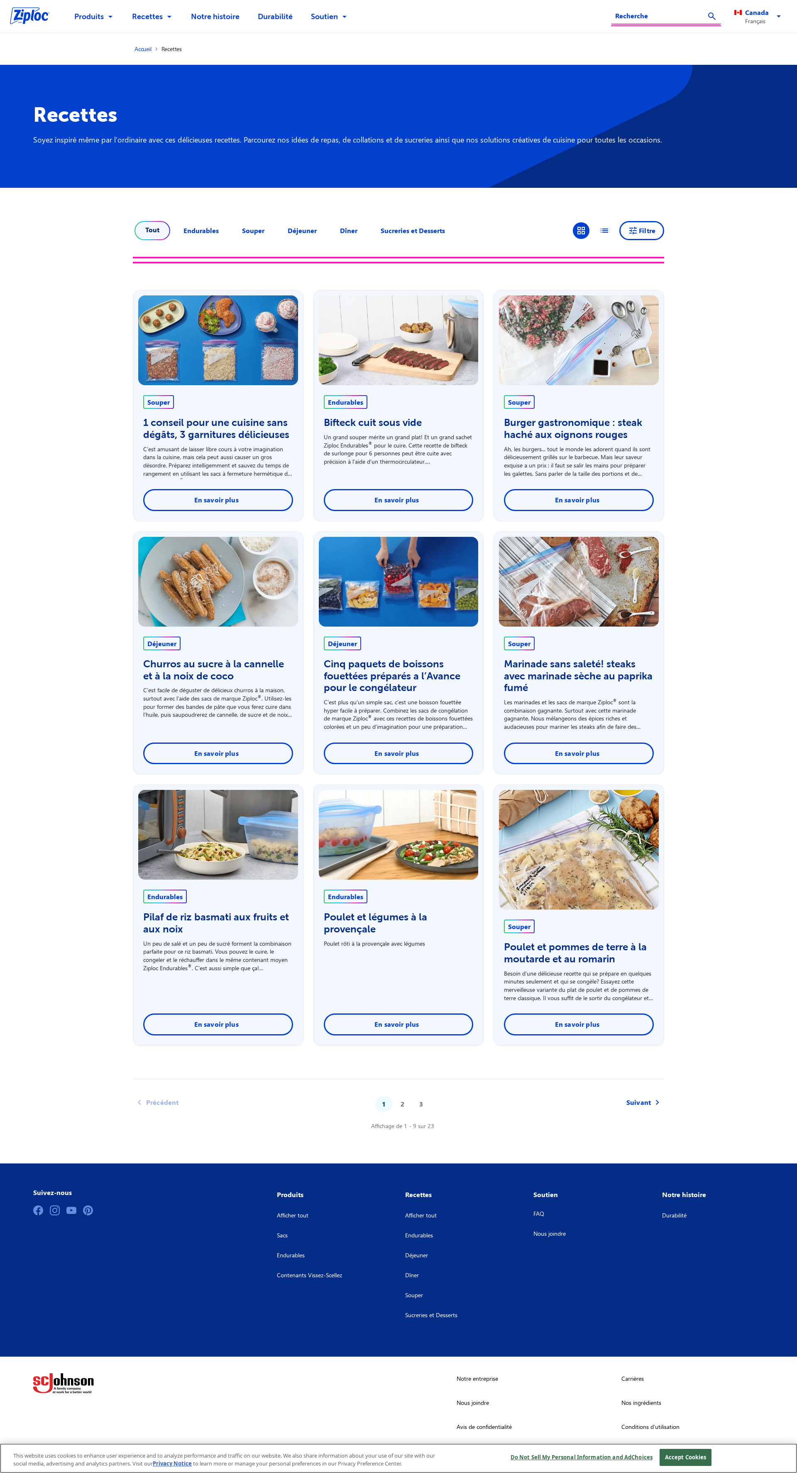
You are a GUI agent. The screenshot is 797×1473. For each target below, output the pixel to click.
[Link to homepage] (34, 17)
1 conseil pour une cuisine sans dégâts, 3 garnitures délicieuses (216, 428)
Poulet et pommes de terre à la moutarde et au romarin (575, 952)
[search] (712, 16)
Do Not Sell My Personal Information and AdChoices (582, 1457)
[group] (593, 230)
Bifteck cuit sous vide (373, 422)
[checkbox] (201, 230)
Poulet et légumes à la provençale (375, 922)
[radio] (581, 230)
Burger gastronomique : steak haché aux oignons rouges (573, 428)
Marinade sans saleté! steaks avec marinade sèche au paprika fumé (578, 675)
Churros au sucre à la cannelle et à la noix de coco (213, 669)
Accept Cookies (686, 1457)
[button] (759, 16)
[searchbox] (661, 15)
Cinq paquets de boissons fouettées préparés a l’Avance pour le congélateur (392, 675)
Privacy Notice (172, 1464)
